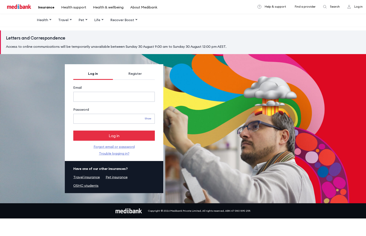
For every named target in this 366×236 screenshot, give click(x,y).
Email (77, 87)
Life (97, 20)
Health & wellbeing (108, 7)
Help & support (275, 6)
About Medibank (143, 7)
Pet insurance (117, 177)
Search (335, 6)
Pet (81, 20)
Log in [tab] (93, 73)
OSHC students (85, 185)
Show (148, 118)
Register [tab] (135, 73)
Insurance (46, 7)
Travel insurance (86, 177)
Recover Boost (122, 20)
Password (81, 109)
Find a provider (305, 6)
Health (42, 20)
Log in (358, 6)
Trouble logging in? (114, 153)
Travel (63, 20)
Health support (73, 7)
